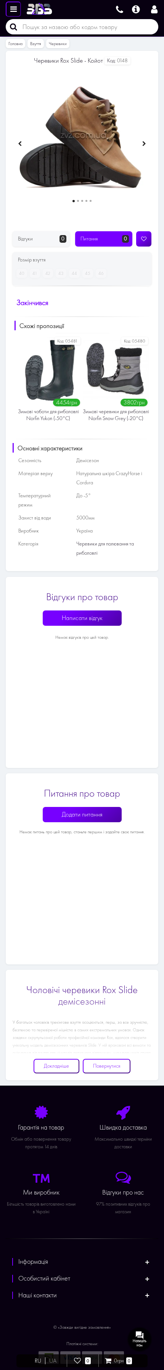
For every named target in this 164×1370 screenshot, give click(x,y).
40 (21, 273)
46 (101, 273)
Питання (103, 238)
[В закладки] (143, 239)
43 (61, 273)
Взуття (35, 43)
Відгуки (41, 238)
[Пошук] (11, 26)
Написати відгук (82, 618)
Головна (15, 43)
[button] (73, 201)
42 (47, 273)
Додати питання (82, 814)
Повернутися (106, 1066)
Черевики (58, 43)
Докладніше (56, 1066)
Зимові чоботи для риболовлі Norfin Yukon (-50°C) (48, 415)
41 (34, 273)
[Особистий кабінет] (154, 8)
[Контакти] (119, 8)
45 (87, 273)
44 (74, 273)
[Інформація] (136, 8)
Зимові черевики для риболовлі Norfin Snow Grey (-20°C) (116, 415)
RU (38, 1360)
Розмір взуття (31, 259)
